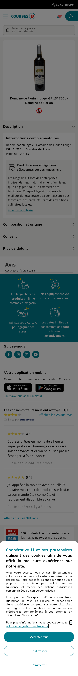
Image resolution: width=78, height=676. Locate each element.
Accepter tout (39, 637)
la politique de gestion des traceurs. (39, 624)
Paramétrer (39, 665)
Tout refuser (39, 651)
